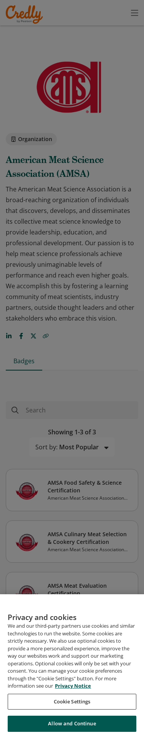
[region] (72, 666)
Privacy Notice (73, 685)
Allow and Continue (72, 723)
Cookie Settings (72, 701)
